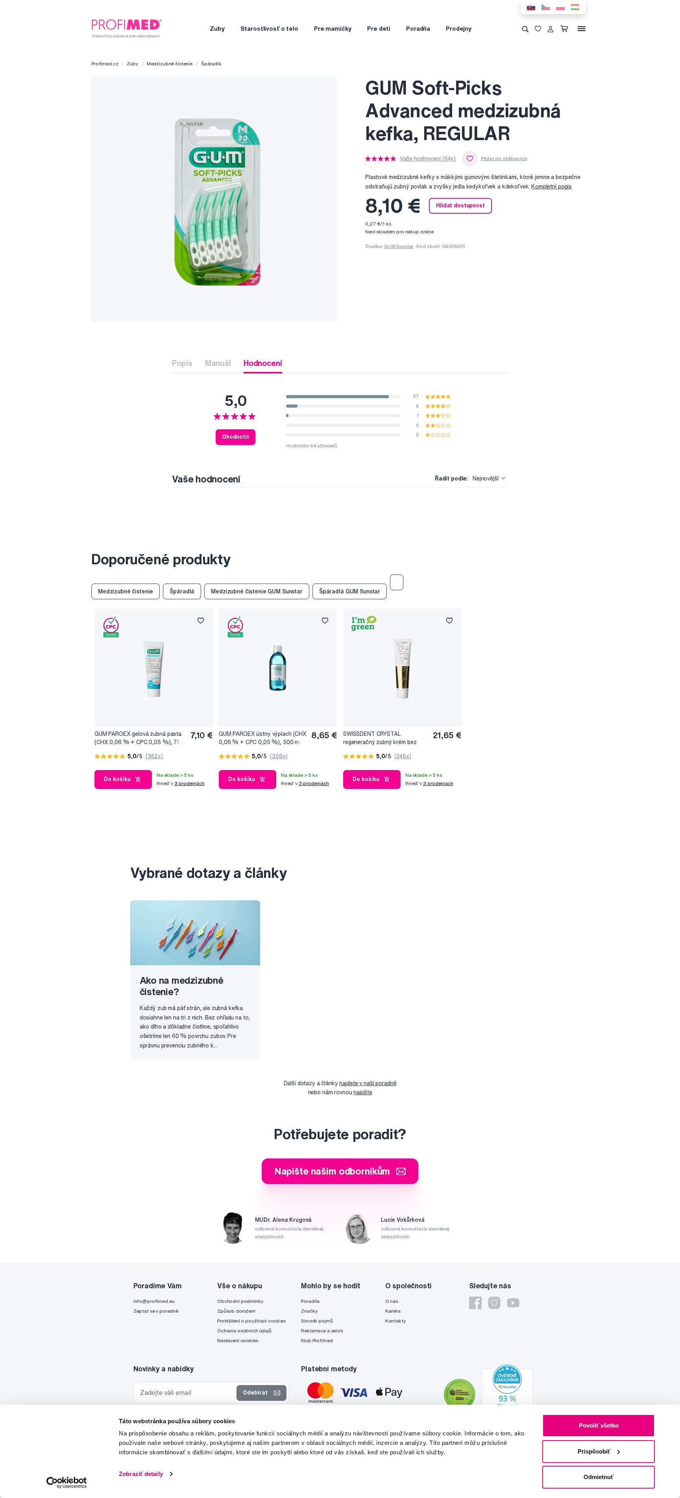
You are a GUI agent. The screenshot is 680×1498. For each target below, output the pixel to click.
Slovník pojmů (317, 1320)
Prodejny (458, 28)
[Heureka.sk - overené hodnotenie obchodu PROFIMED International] (507, 1395)
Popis (182, 363)
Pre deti (378, 28)
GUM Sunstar (398, 246)
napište (362, 1092)
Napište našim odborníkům (332, 1171)
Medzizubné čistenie (169, 63)
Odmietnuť (598, 1477)
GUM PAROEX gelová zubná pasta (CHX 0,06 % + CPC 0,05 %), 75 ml (140, 738)
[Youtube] (513, 1303)
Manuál (218, 363)
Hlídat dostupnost (460, 205)
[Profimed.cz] (126, 28)
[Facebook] (475, 1303)
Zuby (217, 28)
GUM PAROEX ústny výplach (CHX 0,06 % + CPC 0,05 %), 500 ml (263, 738)
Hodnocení (263, 363)
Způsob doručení (236, 1310)
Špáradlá (211, 63)
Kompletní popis (551, 186)
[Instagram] (494, 1303)
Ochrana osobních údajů (244, 1330)
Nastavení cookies (237, 1340)
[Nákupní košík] (565, 28)
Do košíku (117, 779)
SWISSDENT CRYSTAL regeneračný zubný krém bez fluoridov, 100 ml (379, 738)
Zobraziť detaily (141, 1473)
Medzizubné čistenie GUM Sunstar (257, 591)
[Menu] (581, 28)
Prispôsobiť (594, 1451)
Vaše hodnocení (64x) (428, 158)
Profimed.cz (104, 63)
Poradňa (418, 28)
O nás (391, 1301)
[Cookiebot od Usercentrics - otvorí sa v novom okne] (66, 1483)
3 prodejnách (189, 783)
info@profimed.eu (154, 1301)
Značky (309, 1310)
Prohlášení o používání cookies (251, 1320)
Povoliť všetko (599, 1425)
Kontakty (395, 1320)
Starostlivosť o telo (269, 28)
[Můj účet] (550, 28)
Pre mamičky (332, 28)
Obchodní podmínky (240, 1301)
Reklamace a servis (322, 1330)
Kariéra (393, 1310)
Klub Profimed (317, 1340)
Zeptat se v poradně (155, 1310)
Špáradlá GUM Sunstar (349, 591)
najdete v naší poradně (367, 1083)
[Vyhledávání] (525, 28)
